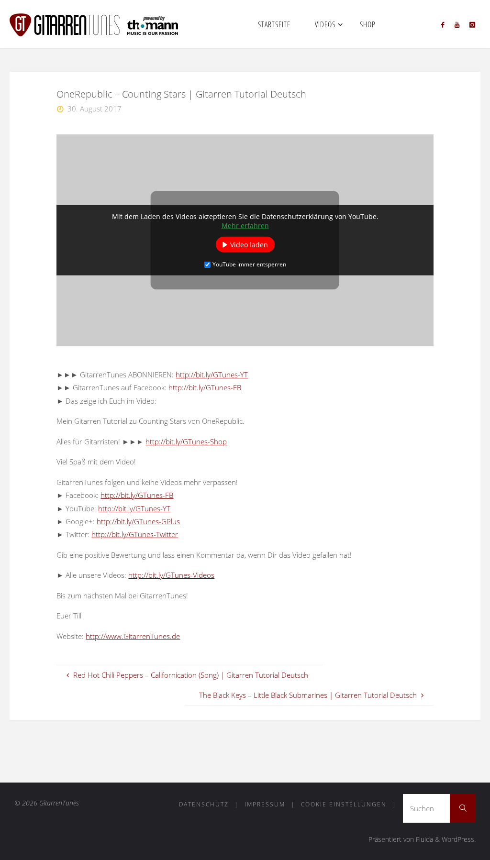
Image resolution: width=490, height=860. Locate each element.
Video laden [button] (249, 244)
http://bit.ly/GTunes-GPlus (138, 521)
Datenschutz (204, 804)
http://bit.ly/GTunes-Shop (186, 441)
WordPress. (459, 839)
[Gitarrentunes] (105, 24)
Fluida (423, 839)
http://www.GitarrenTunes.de (133, 636)
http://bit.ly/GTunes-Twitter (134, 534)
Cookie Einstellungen (344, 804)
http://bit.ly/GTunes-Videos (171, 575)
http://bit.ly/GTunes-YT (212, 374)
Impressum (265, 804)
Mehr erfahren (245, 225)
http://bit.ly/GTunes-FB (204, 387)
